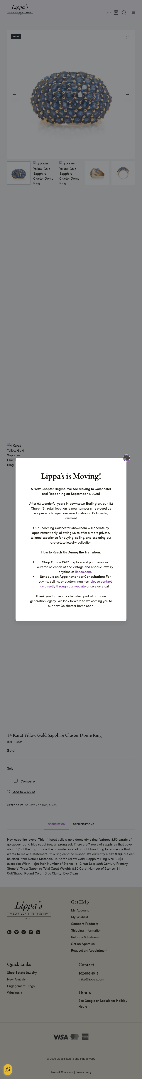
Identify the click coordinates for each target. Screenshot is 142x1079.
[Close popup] (126, 458)
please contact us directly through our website (76, 583)
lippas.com (83, 571)
